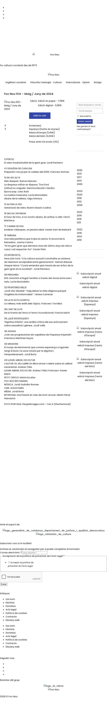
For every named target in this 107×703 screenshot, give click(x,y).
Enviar (3, 584)
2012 (79, 201)
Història (10, 602)
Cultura (57, 82)
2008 (79, 205)
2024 (79, 191)
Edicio (33, 101)
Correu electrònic (10, 552)
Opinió (86, 82)
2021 (79, 173)
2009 (79, 184)
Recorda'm (85, 116)
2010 (79, 240)
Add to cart (39, 115)
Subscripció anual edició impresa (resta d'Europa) (89, 345)
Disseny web (13, 620)
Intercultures (73, 82)
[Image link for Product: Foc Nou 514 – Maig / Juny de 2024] (90, 277)
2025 (79, 170)
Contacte (11, 616)
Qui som (10, 599)
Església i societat (16, 82)
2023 (79, 212)
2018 (79, 233)
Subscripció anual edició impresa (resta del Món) (89, 376)
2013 (79, 180)
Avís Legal (27, 566)
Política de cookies (16, 613)
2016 (79, 198)
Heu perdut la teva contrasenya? (86, 128)
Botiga (97, 82)
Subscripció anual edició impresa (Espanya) (90, 314)
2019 (79, 215)
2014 (79, 236)
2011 (79, 222)
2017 (79, 177)
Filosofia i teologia (40, 82)
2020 (79, 194)
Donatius (11, 606)
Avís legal (11, 609)
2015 (79, 219)
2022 (79, 229)
